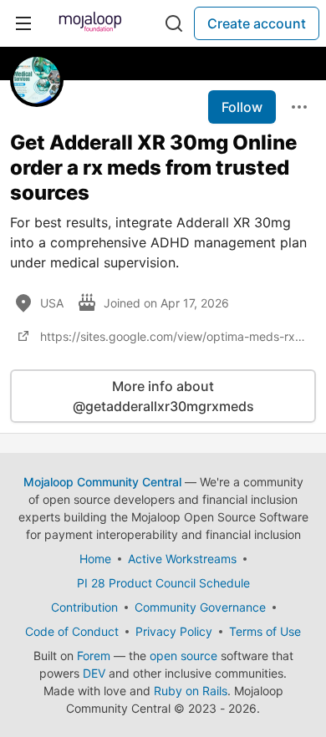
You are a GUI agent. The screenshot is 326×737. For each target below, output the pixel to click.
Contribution (84, 607)
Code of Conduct (72, 631)
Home (95, 558)
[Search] (174, 23)
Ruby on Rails (190, 691)
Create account (256, 23)
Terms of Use (265, 631)
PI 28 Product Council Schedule (163, 583)
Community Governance (200, 607)
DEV (94, 673)
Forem (93, 655)
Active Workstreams (182, 558)
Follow (242, 107)
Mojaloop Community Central (102, 482)
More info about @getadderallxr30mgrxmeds (163, 396)
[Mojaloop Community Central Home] (90, 23)
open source (183, 655)
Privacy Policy (173, 631)
